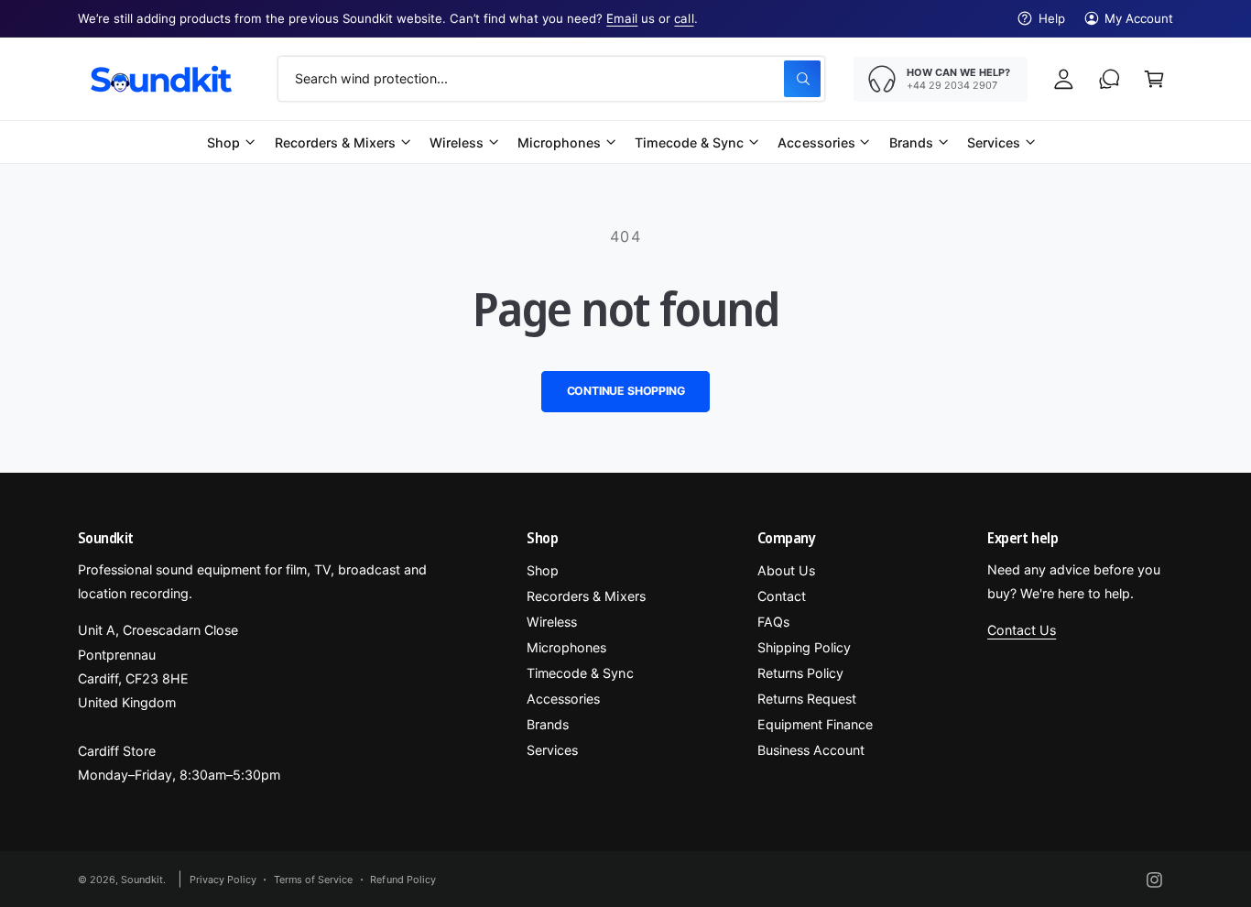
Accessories (816, 142)
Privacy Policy (223, 879)
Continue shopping (626, 391)
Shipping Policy (804, 647)
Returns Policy (800, 673)
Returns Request (806, 698)
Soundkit (142, 879)
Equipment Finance (815, 724)
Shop (223, 142)
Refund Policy (402, 879)
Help (1052, 18)
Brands (911, 142)
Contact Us (1021, 630)
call (683, 18)
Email (621, 18)
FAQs (773, 621)
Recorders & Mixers (335, 142)
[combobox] (551, 78)
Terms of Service (313, 879)
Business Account (811, 750)
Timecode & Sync (689, 142)
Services (993, 142)
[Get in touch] (1109, 78)
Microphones (559, 142)
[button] (1154, 78)
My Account (1138, 18)
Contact (781, 596)
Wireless (457, 142)
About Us (786, 570)
